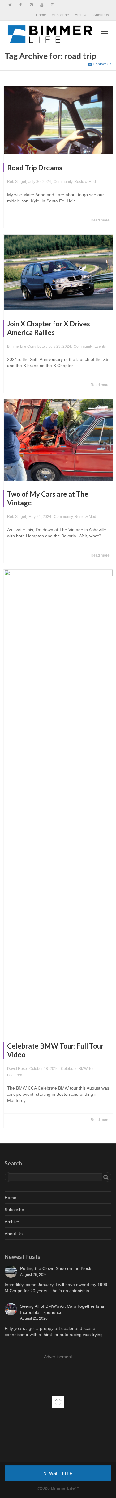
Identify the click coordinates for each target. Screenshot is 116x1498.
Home (41, 15)
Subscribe (60, 15)
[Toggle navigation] (104, 33)
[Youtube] (42, 5)
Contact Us (101, 64)
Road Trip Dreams (34, 167)
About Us (101, 15)
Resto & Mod (85, 182)
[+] (58, 120)
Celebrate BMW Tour (78, 1068)
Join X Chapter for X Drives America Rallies (48, 328)
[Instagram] (52, 5)
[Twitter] (10, 5)
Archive (81, 15)
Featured (14, 1075)
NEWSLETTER (58, 1473)
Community (63, 182)
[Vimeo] (31, 5)
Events (100, 346)
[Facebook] (20, 5)
